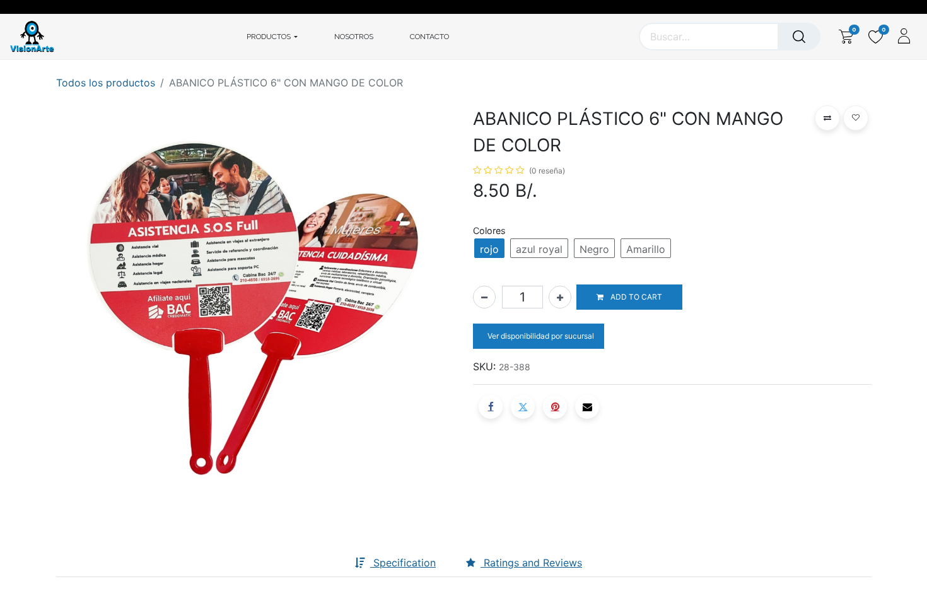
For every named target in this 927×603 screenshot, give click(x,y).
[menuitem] (353, 36)
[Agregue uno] (560, 297)
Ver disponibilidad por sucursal (540, 336)
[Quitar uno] (484, 297)
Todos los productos (105, 82)
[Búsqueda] (799, 36)
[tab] (335, 563)
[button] (629, 297)
